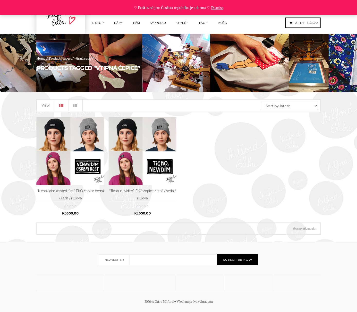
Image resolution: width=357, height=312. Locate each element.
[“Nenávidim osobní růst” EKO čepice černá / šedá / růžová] (70, 151)
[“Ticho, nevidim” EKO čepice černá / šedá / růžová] (142, 151)
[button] (306, 22)
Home (40, 58)
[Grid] (61, 105)
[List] (75, 105)
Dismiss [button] (217, 7)
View (45, 105)
